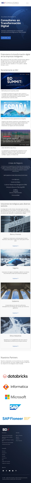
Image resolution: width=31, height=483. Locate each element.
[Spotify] (13, 471)
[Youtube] (9, 471)
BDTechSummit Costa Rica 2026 (10, 91)
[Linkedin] (3, 471)
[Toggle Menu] (27, 3)
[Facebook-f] (6, 471)
